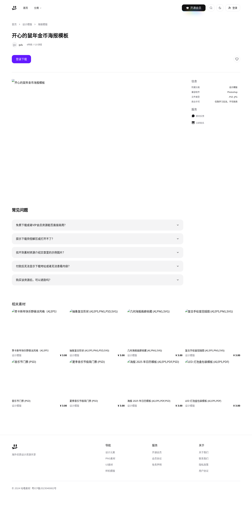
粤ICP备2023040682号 (44, 488)
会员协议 (157, 458)
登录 (234, 7)
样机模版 (110, 470)
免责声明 (157, 464)
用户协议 (203, 470)
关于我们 (203, 452)
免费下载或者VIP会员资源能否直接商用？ (41, 225)
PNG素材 (110, 458)
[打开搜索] (211, 7)
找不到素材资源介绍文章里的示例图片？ (40, 252)
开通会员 (157, 452)
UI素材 (109, 464)
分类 (36, 7)
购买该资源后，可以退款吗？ (34, 280)
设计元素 (110, 452)
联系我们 (203, 458)
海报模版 (42, 24)
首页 (25, 7)
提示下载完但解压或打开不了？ (35, 239)
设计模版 (27, 24)
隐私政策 (203, 464)
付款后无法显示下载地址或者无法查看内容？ (43, 266)
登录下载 (21, 59)
